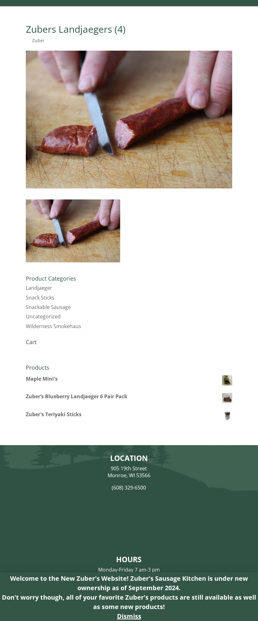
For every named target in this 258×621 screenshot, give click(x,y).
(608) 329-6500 (129, 487)
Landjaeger (39, 287)
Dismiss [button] (129, 616)
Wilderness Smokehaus (53, 326)
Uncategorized (43, 316)
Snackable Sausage (48, 307)
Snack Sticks (40, 297)
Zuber (38, 40)
